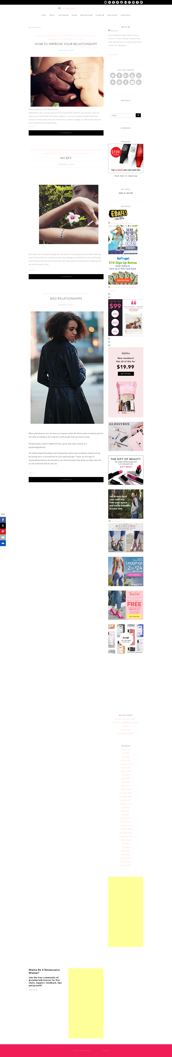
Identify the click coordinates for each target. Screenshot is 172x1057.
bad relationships (51, 294)
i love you (96, 150)
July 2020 (125, 753)
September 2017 (125, 804)
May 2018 (126, 778)
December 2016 (125, 829)
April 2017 (126, 815)
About (52, 15)
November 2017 (125, 797)
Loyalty (126, 726)
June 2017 (126, 807)
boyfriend (41, 36)
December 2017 (125, 793)
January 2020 (125, 760)
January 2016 (125, 865)
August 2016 (126, 840)
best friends (37, 150)
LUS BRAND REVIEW (126, 733)
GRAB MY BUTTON (126, 193)
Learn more (112, 54)
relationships (67, 39)
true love (79, 39)
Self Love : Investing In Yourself (125, 722)
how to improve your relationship (74, 36)
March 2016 (126, 858)
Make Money (125, 15)
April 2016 (126, 854)
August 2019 (126, 771)
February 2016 (126, 862)
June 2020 (126, 757)
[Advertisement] (125, 912)
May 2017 (126, 811)
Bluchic (106, 1050)
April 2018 (126, 782)
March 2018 (126, 786)
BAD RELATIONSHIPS (66, 298)
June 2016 (126, 847)
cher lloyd (53, 150)
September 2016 (125, 836)
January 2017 (125, 825)
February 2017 (126, 822)
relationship (54, 39)
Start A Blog (112, 15)
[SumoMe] (3, 543)
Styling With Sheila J (81, 1050)
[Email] (3, 537)
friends (62, 150)
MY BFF (66, 158)
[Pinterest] (3, 531)
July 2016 (125, 844)
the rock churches (80, 153)
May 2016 (126, 851)
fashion (64, 294)
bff (45, 150)
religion (66, 153)
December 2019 (125, 764)
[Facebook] (3, 520)
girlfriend (52, 36)
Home (44, 15)
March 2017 (126, 818)
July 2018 (125, 775)
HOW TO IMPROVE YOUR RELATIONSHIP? (66, 44)
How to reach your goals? (126, 719)
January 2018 (125, 789)
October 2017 (125, 800)
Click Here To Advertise (125, 176)
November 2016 (125, 833)
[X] (3, 526)
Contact (99, 15)
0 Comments (66, 133)
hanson (86, 150)
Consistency (126, 730)
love (93, 36)
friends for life (74, 150)
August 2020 (126, 750)
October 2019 (125, 768)
